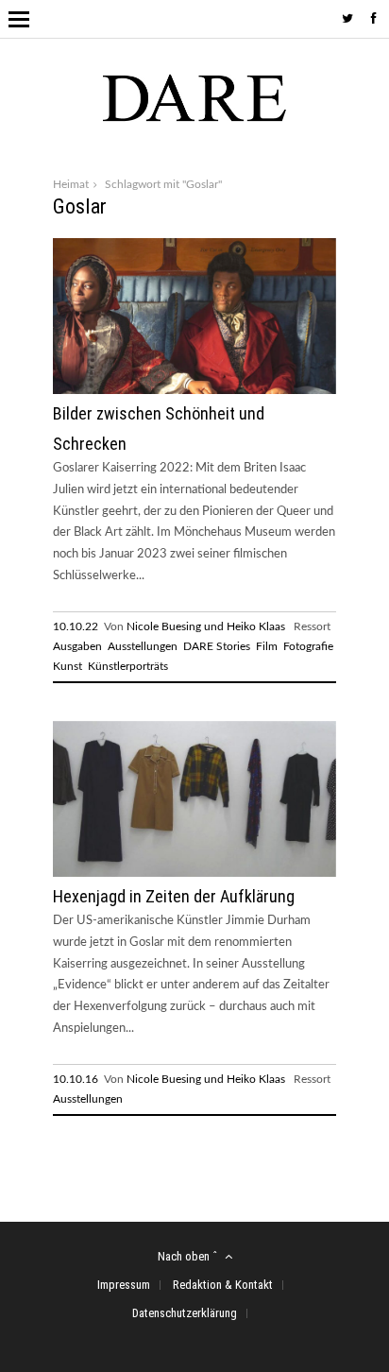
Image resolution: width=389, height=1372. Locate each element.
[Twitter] (347, 19)
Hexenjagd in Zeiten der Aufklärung (174, 896)
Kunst (67, 666)
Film (267, 646)
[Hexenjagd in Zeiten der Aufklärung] (194, 873)
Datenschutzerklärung (184, 1313)
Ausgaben (77, 646)
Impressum (123, 1285)
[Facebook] (374, 19)
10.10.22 (75, 626)
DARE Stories (216, 646)
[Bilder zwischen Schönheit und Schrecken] (194, 391)
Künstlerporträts (128, 666)
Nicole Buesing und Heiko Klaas (206, 626)
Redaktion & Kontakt (223, 1285)
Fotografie (308, 646)
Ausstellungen (143, 646)
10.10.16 (75, 1079)
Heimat (71, 184)
